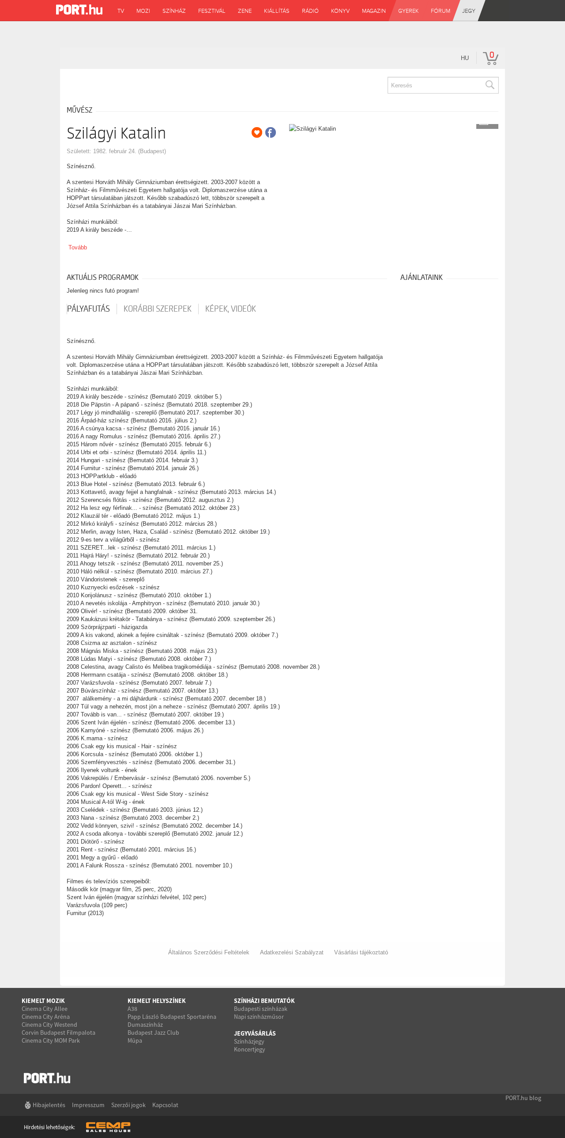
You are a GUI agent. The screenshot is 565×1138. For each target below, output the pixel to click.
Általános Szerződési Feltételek (208, 952)
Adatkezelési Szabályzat (292, 952)
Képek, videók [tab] (230, 309)
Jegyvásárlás (255, 1033)
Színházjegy (249, 1041)
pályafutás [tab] (88, 309)
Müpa (135, 1040)
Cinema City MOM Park (51, 1040)
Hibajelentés (49, 1105)
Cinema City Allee (45, 1009)
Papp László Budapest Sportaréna (172, 1017)
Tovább (77, 247)
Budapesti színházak (260, 1009)
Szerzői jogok (128, 1105)
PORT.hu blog (523, 1098)
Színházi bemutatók (264, 1001)
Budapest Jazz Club (153, 1032)
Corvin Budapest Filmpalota (58, 1032)
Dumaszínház (145, 1025)
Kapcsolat (165, 1105)
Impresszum (88, 1105)
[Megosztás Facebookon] (270, 132)
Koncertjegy (249, 1049)
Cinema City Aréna (46, 1017)
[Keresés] (489, 85)
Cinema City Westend (49, 1025)
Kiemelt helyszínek (157, 1001)
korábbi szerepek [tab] (158, 309)
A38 (132, 1009)
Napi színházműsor (259, 1017)
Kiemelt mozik (43, 1001)
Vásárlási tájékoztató (361, 952)
